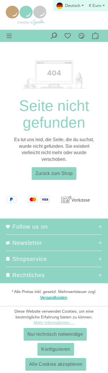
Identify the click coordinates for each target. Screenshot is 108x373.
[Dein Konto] (81, 36)
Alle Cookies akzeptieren (56, 364)
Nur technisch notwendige (55, 334)
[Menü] (9, 36)
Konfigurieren (55, 349)
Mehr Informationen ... (54, 322)
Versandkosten (53, 297)
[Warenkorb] (95, 36)
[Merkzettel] (68, 36)
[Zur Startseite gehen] (26, 15)
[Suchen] (54, 36)
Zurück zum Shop (54, 173)
